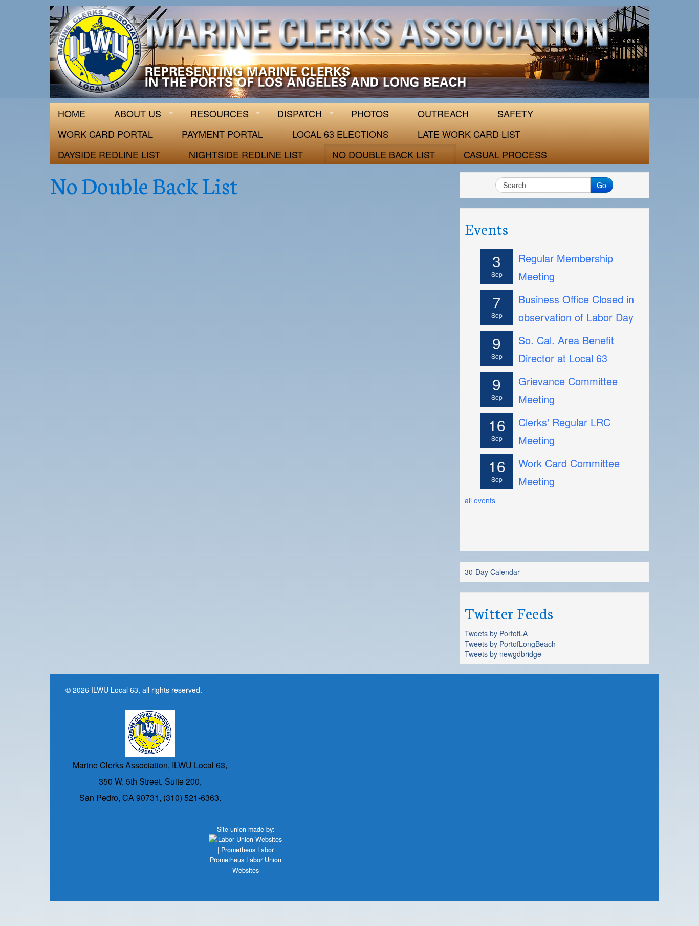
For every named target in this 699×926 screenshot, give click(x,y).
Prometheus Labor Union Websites (245, 865)
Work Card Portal (105, 133)
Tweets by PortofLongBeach (510, 644)
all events (480, 500)
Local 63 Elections (340, 133)
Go (601, 185)
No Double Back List (383, 154)
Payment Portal (222, 133)
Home (71, 113)
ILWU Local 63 (114, 690)
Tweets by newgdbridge (503, 654)
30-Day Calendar (492, 572)
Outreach (443, 113)
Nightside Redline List (246, 154)
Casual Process (505, 154)
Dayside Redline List (109, 154)
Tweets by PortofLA (496, 633)
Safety (515, 113)
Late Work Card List (469, 133)
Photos (370, 113)
